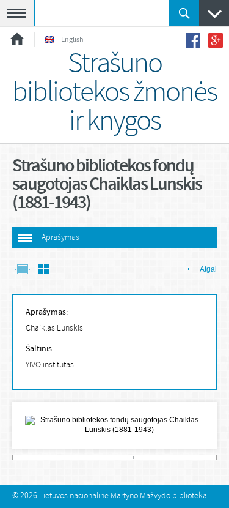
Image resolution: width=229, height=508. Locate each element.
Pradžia (17, 38)
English (72, 39)
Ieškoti (184, 13)
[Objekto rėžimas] (22, 270)
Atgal (208, 269)
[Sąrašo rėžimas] (43, 270)
